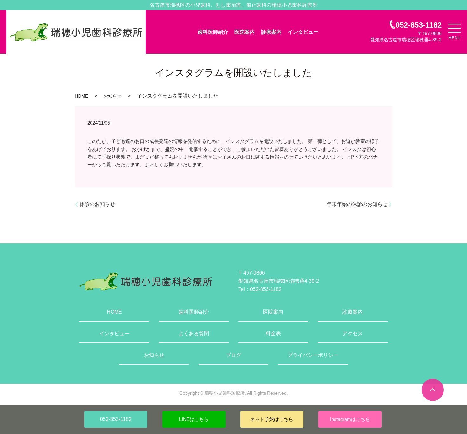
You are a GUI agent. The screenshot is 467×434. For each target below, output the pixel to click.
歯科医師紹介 (213, 32)
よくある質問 (194, 333)
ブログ (233, 355)
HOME (81, 95)
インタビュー (303, 32)
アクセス (352, 333)
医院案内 (244, 32)
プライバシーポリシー (313, 355)
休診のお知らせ (97, 204)
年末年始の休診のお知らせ (357, 204)
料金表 (273, 333)
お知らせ (112, 95)
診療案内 (271, 32)
